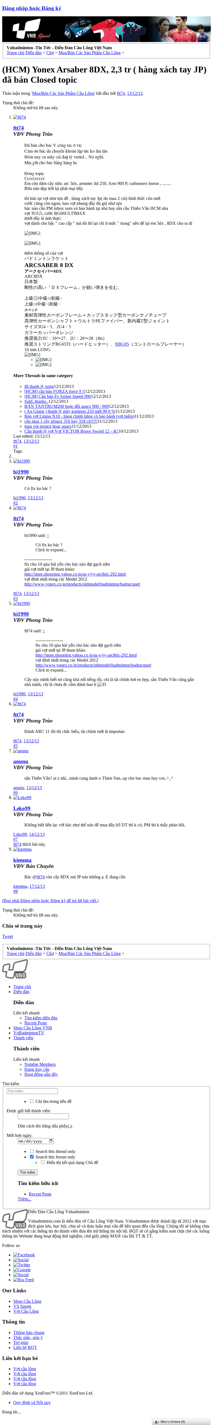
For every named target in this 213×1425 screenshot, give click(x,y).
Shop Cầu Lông (27, 1301)
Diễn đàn (21, 991)
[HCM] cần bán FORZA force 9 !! (54, 391)
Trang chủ (22, 986)
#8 (15, 891)
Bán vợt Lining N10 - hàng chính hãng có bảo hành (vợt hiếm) (79, 416)
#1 (15, 446)
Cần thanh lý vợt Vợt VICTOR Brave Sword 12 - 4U (71, 431)
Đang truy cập (36, 1069)
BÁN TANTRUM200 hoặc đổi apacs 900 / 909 (66, 406)
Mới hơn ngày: (19, 1135)
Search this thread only (54, 1151)
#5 (15, 745)
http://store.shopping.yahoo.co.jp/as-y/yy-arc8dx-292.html (75, 574)
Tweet (7, 936)
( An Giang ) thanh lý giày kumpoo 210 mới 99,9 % (69, 411)
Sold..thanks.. (36, 401)
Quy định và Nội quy (32, 1402)
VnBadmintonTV (28, 1032)
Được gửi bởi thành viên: (29, 1110)
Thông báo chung (28, 1332)
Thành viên (23, 1037)
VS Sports (22, 1306)
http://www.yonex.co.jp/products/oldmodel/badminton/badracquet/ (82, 584)
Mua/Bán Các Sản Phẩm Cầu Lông (63, 93)
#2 (15, 502)
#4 (15, 698)
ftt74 (121, 93)
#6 (15, 792)
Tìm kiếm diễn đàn (40, 1018)
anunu (20, 761)
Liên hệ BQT (25, 1347)
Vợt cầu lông (24, 1368)
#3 (15, 598)
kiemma (22, 860)
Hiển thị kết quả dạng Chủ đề (71, 1162)
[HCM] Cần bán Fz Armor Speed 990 (57, 396)
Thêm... (24, 1199)
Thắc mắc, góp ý (28, 1337)
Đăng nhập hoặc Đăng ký (31, 8)
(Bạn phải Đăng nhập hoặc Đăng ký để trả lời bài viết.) (50, 900)
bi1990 (21, 472)
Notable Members (40, 1064)
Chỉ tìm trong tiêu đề (53, 1101)
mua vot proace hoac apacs (48, 426)
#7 (15, 839)
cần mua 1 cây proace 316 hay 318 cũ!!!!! (61, 421)
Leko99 (22, 808)
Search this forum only (54, 1157)
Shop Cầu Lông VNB (32, 1027)
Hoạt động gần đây (41, 1074)
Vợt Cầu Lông (26, 1311)
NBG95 (122, 344)
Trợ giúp (20, 1342)
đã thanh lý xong (39, 386)
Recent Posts (35, 1023)
